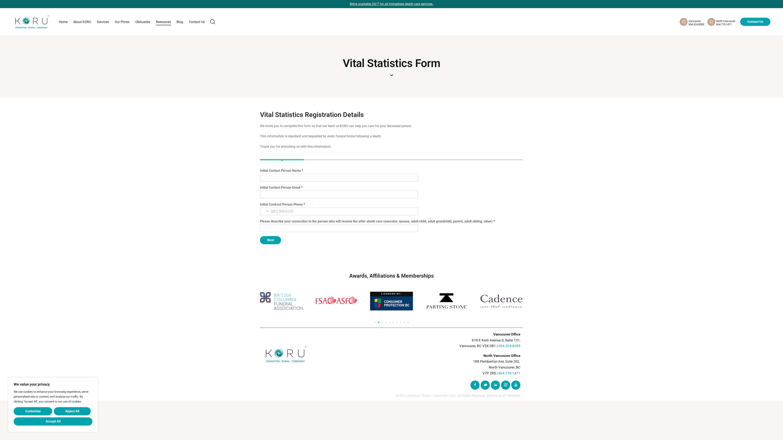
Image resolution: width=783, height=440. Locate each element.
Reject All (72, 411)
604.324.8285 (509, 346)
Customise (33, 411)
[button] (375, 322)
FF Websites (512, 396)
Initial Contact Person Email (281, 187)
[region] (53, 405)
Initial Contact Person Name (281, 171)
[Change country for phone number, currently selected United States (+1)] (264, 211)
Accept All (53, 421)
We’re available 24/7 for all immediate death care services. (391, 4)
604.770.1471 (509, 373)
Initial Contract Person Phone (282, 204)
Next (270, 240)
